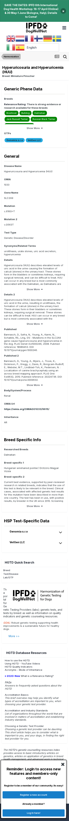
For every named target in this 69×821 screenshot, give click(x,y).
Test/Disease (10, 573)
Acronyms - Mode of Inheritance (23, 669)
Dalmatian (39, 113)
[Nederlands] (20, 38)
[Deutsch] (47, 38)
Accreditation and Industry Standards (26, 710)
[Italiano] (11, 47)
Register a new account (33, 794)
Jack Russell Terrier (17, 119)
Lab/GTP (8, 577)
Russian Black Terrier (44, 119)
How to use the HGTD (17, 660)
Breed (6, 570)
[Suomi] (38, 38)
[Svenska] (57, 38)
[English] (11, 38)
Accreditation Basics (17, 694)
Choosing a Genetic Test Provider (24, 726)
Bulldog (25, 113)
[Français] (29, 38)
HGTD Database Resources (26, 653)
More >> (14, 636)
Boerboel (11, 113)
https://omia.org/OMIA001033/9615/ (26, 409)
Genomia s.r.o (14, 140)
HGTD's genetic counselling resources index (34, 749)
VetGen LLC (34, 140)
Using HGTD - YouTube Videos (22, 663)
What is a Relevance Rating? (29, 675)
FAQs (8, 682)
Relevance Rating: (15, 104)
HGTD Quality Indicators (18, 666)
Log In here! (33, 812)
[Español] (20, 47)
